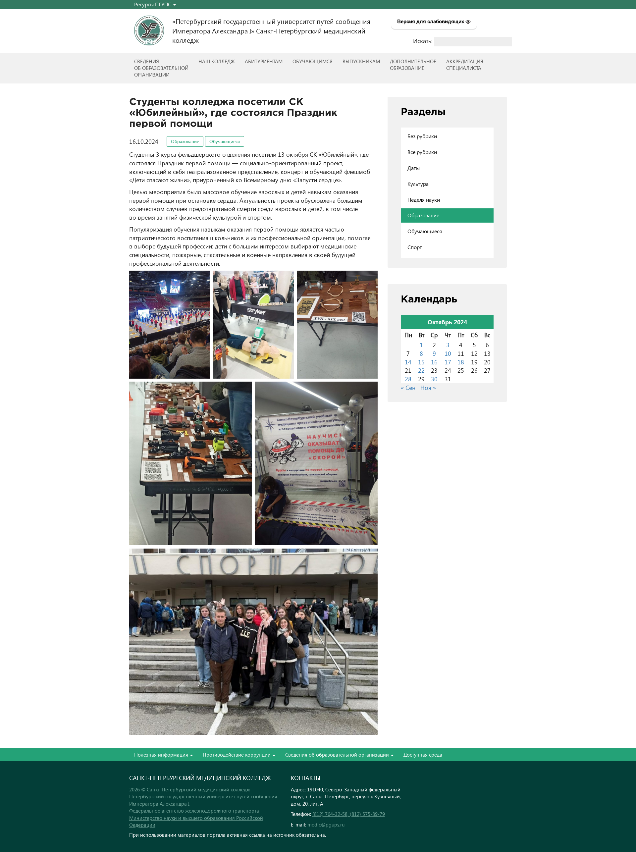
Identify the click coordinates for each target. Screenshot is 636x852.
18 (460, 362)
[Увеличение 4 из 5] (243, 390)
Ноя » (428, 387)
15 (421, 362)
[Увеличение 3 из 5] (369, 279)
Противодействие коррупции (237, 754)
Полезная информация (161, 754)
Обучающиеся (224, 141)
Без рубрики (422, 136)
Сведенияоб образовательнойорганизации (161, 68)
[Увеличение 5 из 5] (369, 390)
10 (448, 353)
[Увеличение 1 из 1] (369, 557)
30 (434, 379)
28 (408, 379)
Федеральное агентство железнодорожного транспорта (194, 810)
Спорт (414, 246)
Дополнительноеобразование (413, 64)
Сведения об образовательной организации (337, 754)
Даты (413, 167)
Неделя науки (423, 199)
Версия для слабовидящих (431, 21)
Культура (418, 183)
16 (434, 362)
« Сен (408, 387)
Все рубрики (422, 151)
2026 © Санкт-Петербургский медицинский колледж (189, 789)
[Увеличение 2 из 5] (285, 279)
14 (408, 362)
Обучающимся (312, 61)
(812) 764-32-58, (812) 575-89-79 (348, 814)
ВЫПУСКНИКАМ (361, 61)
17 (448, 362)
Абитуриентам (264, 61)
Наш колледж (216, 61)
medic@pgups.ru (325, 824)
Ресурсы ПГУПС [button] (153, 4)
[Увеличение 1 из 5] (201, 279)
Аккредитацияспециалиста (464, 64)
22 (421, 370)
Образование (185, 141)
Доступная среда (422, 754)
